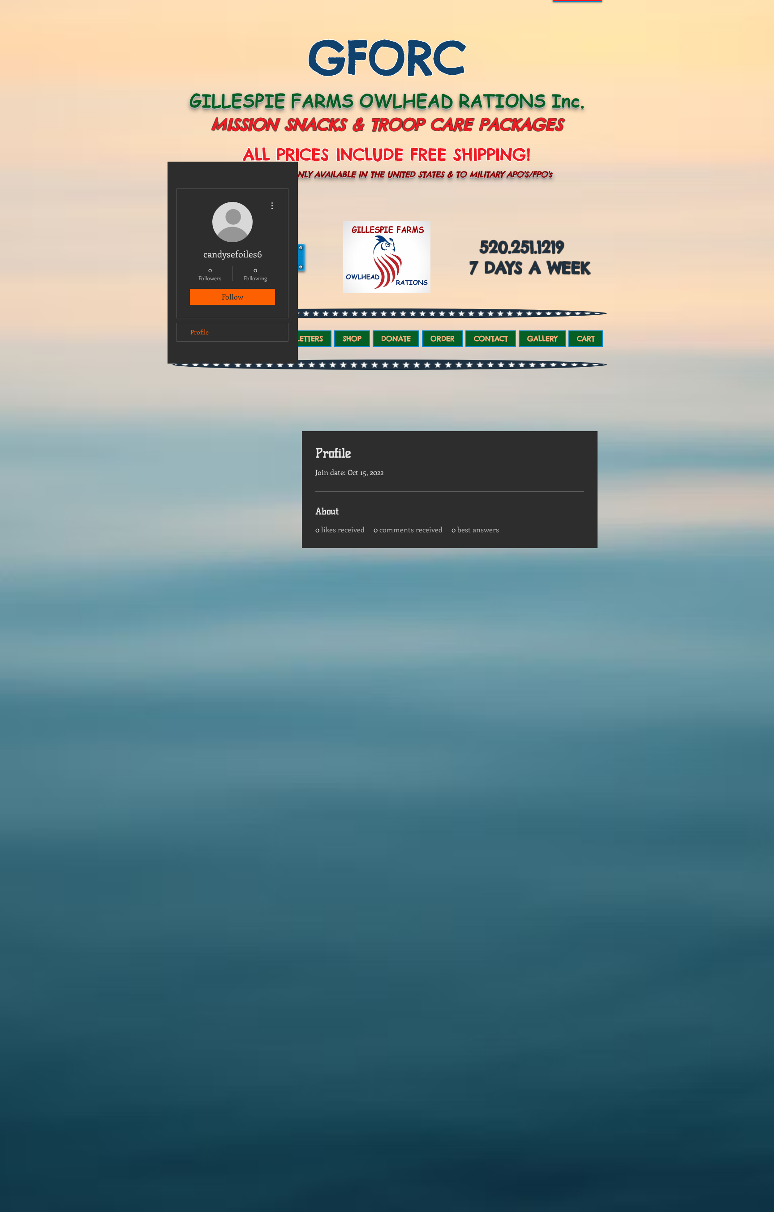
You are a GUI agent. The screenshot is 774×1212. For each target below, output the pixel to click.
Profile (199, 332)
